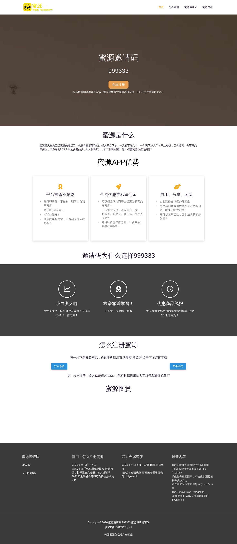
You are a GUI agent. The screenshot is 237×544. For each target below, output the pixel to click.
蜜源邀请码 (190, 7)
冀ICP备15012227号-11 (118, 527)
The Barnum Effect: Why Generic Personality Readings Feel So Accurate (190, 468)
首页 (161, 7)
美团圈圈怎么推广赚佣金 (118, 534)
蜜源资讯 (207, 7)
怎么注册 (174, 7)
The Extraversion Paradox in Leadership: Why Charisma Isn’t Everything (190, 496)
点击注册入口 (88, 464)
